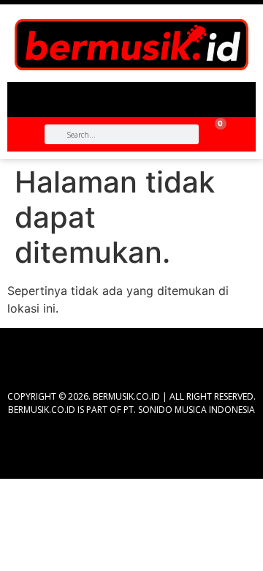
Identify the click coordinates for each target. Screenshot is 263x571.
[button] (131, 94)
